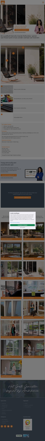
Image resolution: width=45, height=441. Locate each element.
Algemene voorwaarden (28, 405)
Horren (3, 408)
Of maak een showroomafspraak (20, 32)
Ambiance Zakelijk (5, 421)
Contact (25, 403)
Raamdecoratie (4, 405)
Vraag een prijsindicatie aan (8, 175)
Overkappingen (4, 406)
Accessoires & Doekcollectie (7, 410)
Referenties (4, 413)
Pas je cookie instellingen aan (22, 197)
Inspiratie (3, 412)
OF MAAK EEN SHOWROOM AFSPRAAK (7, 177)
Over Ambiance (4, 419)
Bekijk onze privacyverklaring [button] (15, 222)
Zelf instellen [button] (22, 227)
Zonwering (4, 403)
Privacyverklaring (27, 406)
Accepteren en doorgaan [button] (22, 225)
